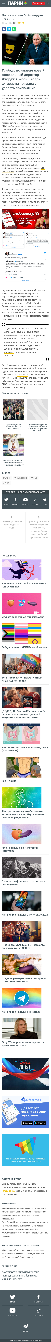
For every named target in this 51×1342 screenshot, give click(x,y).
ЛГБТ (34, 478)
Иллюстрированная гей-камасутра (23, 617)
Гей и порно (9, 781)
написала (9, 352)
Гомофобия (21, 478)
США (6, 483)
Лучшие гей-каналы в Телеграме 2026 (25, 914)
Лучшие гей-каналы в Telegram (21, 1011)
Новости (20, 23)
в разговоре (22, 374)
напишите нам (8, 1191)
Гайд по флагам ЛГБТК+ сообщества (24, 647)
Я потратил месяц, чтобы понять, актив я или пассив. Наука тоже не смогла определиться (23, 814)
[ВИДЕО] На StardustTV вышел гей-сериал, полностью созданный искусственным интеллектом (23, 714)
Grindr (7, 478)
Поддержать (39, 3)
